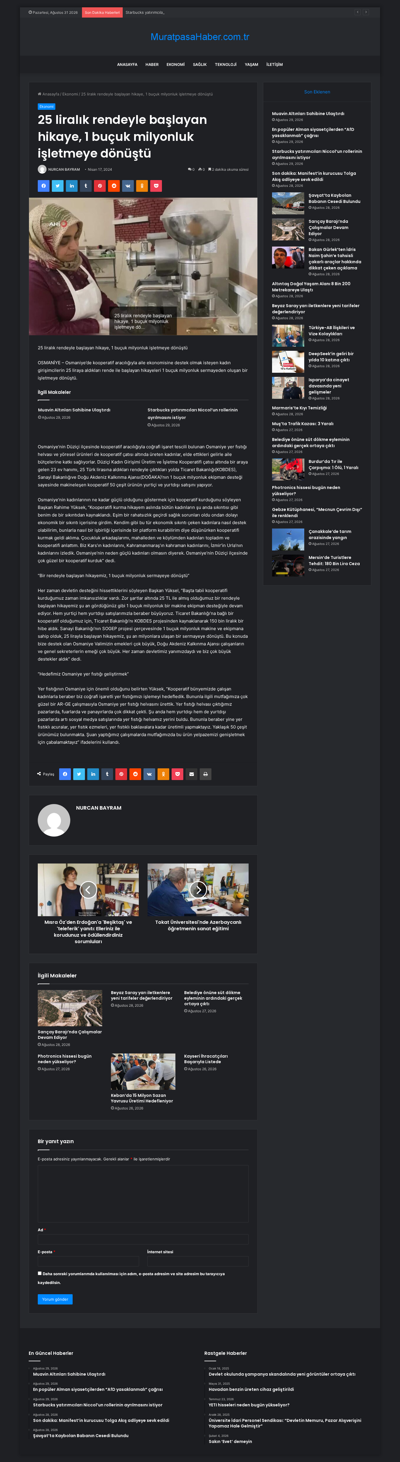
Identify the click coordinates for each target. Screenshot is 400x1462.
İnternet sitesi (160, 1251)
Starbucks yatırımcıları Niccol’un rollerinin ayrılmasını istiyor (179, 12)
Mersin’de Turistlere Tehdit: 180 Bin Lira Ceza (334, 561)
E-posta (46, 1251)
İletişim (274, 64)
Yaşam (251, 64)
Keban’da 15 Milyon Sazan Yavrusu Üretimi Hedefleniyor (142, 1098)
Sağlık (200, 64)
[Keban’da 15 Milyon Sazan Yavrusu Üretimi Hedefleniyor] (143, 1072)
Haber (152, 64)
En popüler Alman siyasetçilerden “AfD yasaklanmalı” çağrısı (313, 132)
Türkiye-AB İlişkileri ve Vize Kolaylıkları (332, 331)
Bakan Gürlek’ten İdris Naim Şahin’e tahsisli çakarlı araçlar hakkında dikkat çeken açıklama (335, 259)
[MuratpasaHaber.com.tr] (200, 37)
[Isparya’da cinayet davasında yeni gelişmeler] (288, 388)
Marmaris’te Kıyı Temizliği (299, 408)
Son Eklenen (317, 92)
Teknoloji (226, 64)
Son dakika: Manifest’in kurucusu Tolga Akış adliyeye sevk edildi (314, 176)
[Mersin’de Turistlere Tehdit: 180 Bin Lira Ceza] (288, 566)
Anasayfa (127, 64)
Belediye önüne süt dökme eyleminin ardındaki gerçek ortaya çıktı (213, 998)
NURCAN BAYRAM (64, 169)
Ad (42, 1229)
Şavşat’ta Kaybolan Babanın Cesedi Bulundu (334, 198)
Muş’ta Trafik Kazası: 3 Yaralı (303, 424)
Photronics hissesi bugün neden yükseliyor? (65, 1059)
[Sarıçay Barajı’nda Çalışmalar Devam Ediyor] (70, 1008)
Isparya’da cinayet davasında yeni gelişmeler (329, 386)
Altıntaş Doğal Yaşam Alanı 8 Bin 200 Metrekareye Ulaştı (311, 287)
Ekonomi (176, 64)
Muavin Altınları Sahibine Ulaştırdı (74, 410)
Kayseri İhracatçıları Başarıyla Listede (206, 1059)
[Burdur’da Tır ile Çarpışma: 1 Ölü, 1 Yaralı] (288, 470)
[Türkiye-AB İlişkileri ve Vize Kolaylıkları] (288, 336)
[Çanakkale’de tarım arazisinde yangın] (288, 539)
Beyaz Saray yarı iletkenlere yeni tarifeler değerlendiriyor (141, 995)
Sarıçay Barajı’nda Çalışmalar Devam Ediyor (70, 1034)
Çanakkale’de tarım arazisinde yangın (330, 535)
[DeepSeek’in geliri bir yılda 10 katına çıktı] (288, 362)
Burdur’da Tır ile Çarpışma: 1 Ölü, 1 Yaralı (333, 465)
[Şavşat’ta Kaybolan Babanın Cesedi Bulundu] (288, 203)
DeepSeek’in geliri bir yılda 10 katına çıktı (331, 357)
